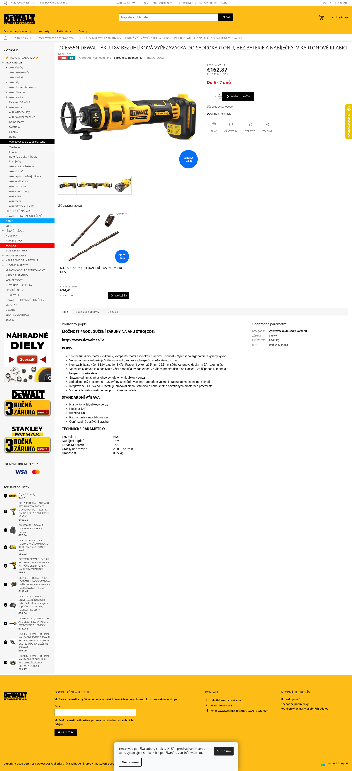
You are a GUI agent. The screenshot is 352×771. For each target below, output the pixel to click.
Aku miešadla (17, 186)
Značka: (156, 57)
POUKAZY (12, 245)
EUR (325, 2)
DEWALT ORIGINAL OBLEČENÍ (24, 216)
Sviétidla (14, 127)
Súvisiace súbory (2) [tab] (88, 311)
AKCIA (9, 220)
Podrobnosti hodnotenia (127, 57)
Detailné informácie (219, 113)
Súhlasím (224, 751)
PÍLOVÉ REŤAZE (15, 230)
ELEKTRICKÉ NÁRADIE (19, 211)
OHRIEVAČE (13, 295)
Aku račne (15, 201)
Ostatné (10, 309)
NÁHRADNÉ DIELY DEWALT (22, 260)
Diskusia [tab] (113, 311)
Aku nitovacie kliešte (21, 206)
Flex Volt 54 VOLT (19, 102)
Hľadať (225, 17)
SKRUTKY (11, 304)
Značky (10, 319)
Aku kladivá (16, 77)
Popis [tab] (65, 311)
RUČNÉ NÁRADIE (16, 255)
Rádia (12, 136)
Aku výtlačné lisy (19, 112)
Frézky (13, 151)
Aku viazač (15, 196)
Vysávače (14, 146)
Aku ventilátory (18, 181)
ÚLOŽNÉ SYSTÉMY (17, 265)
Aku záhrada (17, 92)
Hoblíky (13, 132)
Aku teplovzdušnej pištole (25, 176)
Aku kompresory (19, 191)
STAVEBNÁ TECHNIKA (19, 285)
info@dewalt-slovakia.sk (226, 700)
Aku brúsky (16, 97)
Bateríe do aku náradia (23, 156)
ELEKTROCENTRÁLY (17, 314)
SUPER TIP (12, 225)
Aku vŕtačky (16, 67)
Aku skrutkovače (19, 72)
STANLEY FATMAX (16, 250)
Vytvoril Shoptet (338, 763)
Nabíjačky (15, 161)
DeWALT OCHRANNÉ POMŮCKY (25, 300)
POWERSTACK (14, 240)
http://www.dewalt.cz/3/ (83, 339)
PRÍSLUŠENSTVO (15, 290)
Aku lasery (15, 107)
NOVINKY (11, 235)
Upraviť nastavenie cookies (102, 763)
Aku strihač (16, 171)
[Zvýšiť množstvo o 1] (220, 94)
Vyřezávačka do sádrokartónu (27, 141)
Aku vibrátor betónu (21, 166)
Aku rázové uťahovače (22, 87)
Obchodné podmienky (158, 3)
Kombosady (16, 122)
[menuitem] (17, 31)
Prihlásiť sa (65, 732)
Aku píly (14, 82)
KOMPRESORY (14, 280)
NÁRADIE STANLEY (17, 275)
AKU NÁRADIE (14, 62)
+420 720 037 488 (221, 705)
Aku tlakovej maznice (22, 117)
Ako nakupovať (127, 3)
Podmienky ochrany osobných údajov (203, 3)
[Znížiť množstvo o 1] (220, 98)
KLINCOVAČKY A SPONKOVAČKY (25, 270)
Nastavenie (130, 762)
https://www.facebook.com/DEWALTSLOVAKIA (239, 711)
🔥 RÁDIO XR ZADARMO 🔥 (22, 57)
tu (200, 753)
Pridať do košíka (240, 96)
